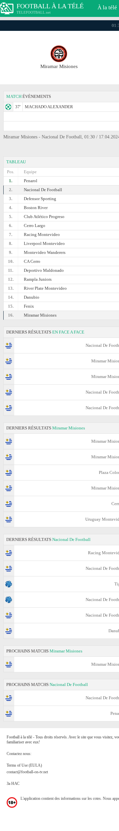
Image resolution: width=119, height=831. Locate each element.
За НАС (13, 783)
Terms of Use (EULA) (24, 765)
